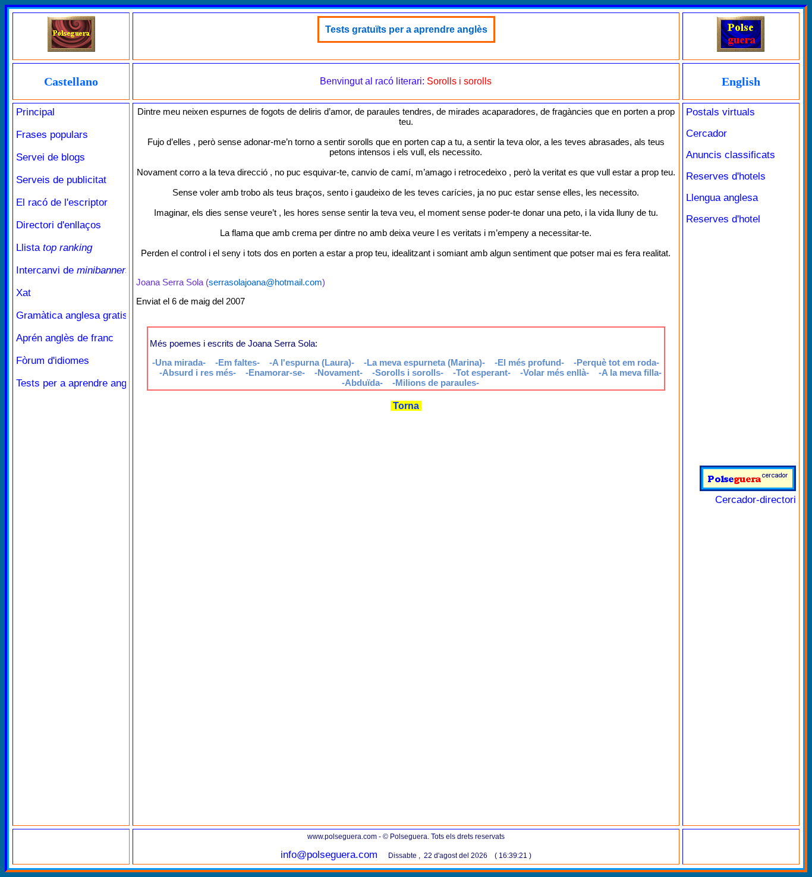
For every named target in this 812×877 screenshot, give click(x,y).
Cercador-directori (755, 499)
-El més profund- (529, 362)
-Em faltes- (237, 362)
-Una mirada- (179, 362)
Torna (406, 406)
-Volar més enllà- (554, 372)
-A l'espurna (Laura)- (311, 362)
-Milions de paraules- (435, 383)
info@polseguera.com (329, 854)
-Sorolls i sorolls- (407, 372)
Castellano (71, 81)
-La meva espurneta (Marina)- (424, 362)
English (741, 81)
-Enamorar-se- (275, 372)
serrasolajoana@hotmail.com (265, 282)
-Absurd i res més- (197, 372)
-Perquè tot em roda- (616, 362)
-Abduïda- (362, 383)
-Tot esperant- (482, 372)
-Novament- (338, 372)
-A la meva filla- (630, 372)
